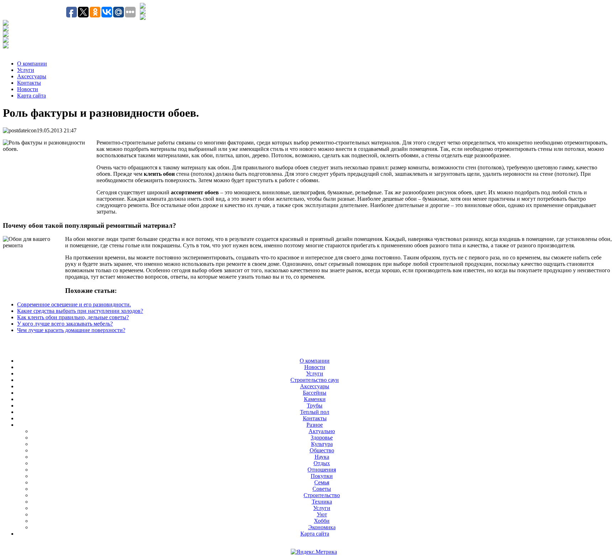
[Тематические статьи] (6, 24)
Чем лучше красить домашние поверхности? (71, 330)
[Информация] (6, 35)
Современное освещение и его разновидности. (74, 304)
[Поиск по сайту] (143, 7)
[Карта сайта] (143, 18)
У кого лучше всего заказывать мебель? (65, 324)
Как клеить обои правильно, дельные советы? (73, 317)
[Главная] (143, 12)
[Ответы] (6, 41)
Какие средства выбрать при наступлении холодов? (80, 311)
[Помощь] (6, 46)
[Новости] (6, 29)
